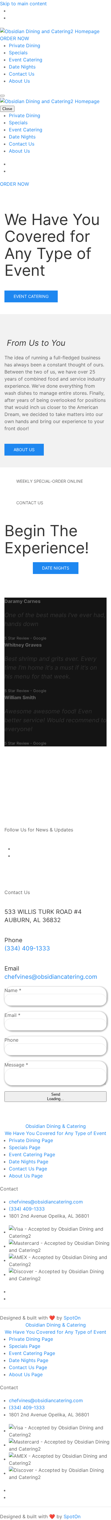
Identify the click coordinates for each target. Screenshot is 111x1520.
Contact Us (21, 74)
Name (12, 990)
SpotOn (72, 1318)
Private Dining (24, 45)
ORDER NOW (14, 38)
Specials (18, 53)
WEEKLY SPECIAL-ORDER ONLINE (49, 481)
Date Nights (22, 67)
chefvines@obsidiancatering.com (50, 976)
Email (12, 1015)
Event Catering (25, 60)
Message (16, 1065)
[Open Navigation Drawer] (2, 96)
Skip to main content (23, 3)
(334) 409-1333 (27, 948)
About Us (19, 81)
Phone (11, 1040)
